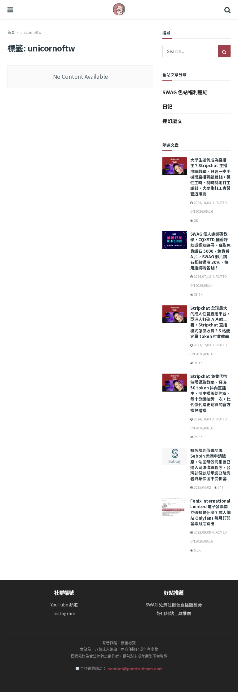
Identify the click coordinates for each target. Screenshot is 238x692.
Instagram (64, 613)
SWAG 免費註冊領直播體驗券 (174, 605)
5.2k (197, 550)
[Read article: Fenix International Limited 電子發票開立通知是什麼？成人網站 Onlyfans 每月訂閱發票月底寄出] (174, 507)
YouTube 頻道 (64, 605)
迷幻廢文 (172, 121)
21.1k (197, 363)
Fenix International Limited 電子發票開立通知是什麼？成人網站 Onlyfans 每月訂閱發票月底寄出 (210, 512)
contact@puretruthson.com (135, 668)
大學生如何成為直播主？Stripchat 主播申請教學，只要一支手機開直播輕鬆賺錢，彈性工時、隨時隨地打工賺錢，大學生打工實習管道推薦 (210, 177)
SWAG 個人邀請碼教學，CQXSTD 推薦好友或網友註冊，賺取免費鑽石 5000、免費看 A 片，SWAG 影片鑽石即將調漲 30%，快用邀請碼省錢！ (210, 251)
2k (195, 220)
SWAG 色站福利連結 (185, 92)
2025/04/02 (202, 487)
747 (220, 487)
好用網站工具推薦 (173, 613)
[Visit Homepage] (119, 9)
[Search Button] (227, 9)
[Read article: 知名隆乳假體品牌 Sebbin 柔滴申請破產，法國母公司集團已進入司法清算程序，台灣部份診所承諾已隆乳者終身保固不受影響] (174, 456)
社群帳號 (64, 593)
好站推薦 (174, 593)
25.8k (197, 436)
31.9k (197, 294)
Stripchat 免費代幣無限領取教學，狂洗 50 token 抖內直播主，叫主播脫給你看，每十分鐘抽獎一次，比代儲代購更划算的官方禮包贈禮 (210, 393)
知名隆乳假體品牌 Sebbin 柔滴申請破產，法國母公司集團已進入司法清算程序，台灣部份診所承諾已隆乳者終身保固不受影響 (210, 464)
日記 (167, 106)
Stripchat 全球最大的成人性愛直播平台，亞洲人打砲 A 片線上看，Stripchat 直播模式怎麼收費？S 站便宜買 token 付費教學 (210, 322)
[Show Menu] (10, 9)
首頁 (11, 32)
